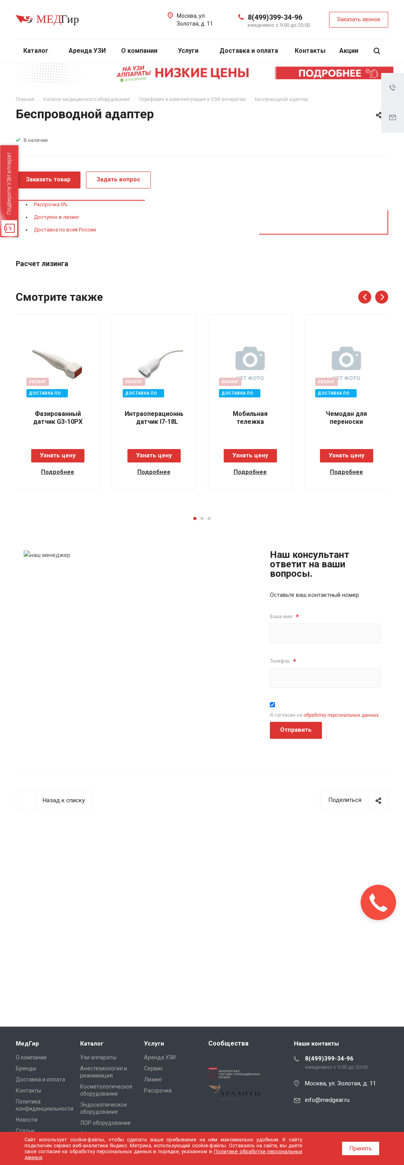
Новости (26, 1120)
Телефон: (283, 661)
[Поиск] (376, 51)
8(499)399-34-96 (275, 17)
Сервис (153, 1068)
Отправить (296, 729)
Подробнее (57, 471)
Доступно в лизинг (56, 217)
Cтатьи (25, 1131)
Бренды (26, 1068)
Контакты (310, 50)
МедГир (27, 1043)
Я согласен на (324, 715)
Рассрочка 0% (50, 204)
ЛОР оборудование (105, 1123)
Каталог (36, 50)
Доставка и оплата (248, 50)
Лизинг (153, 1079)
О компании (140, 50)
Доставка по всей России (65, 230)
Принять (360, 1148)
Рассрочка (158, 1090)
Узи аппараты (98, 1057)
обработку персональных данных (341, 715)
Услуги (189, 50)
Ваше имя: (284, 617)
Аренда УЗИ (87, 50)
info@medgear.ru (327, 1099)
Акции (348, 50)
